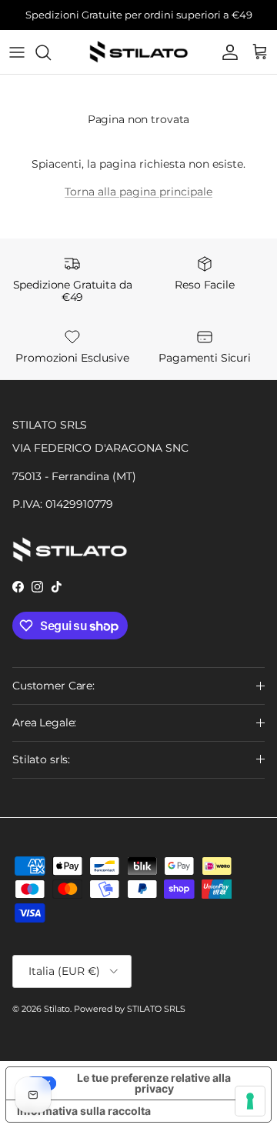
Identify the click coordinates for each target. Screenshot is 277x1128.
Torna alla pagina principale (138, 192)
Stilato (57, 1008)
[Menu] (17, 52)
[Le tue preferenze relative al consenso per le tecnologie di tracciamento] (250, 1101)
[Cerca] (51, 52)
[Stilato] (138, 52)
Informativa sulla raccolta (84, 1110)
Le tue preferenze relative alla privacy (154, 1083)
